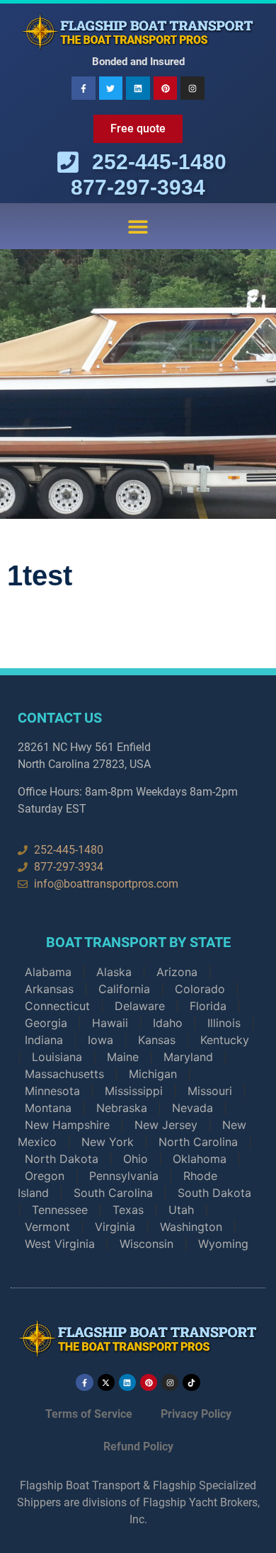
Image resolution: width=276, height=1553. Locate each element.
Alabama (48, 972)
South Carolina (113, 1193)
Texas (128, 1210)
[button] (138, 226)
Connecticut (57, 1006)
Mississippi (134, 1091)
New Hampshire (67, 1125)
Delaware (140, 1006)
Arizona (176, 972)
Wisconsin (146, 1244)
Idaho (168, 1023)
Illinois (224, 1023)
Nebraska (121, 1108)
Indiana (44, 1040)
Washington (191, 1227)
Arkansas (49, 989)
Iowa (100, 1040)
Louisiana (57, 1057)
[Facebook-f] (83, 88)
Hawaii (110, 1023)
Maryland (188, 1057)
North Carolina (198, 1142)
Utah (181, 1210)
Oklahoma (199, 1159)
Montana (48, 1108)
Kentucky (224, 1040)
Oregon (44, 1176)
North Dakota (61, 1159)
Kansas (157, 1040)
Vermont (47, 1227)
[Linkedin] (138, 88)
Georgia (46, 1023)
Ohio (135, 1159)
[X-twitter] (106, 1382)
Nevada (192, 1108)
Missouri (210, 1091)
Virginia (115, 1227)
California (124, 989)
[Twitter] (111, 88)
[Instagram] (192, 88)
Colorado (200, 989)
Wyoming (223, 1244)
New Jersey (165, 1125)
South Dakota (214, 1193)
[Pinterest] (166, 88)
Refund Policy (138, 1446)
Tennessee (60, 1210)
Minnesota (52, 1091)
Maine (123, 1057)
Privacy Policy (196, 1414)
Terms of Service (88, 1414)
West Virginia (60, 1244)
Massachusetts (64, 1074)
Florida (208, 1006)
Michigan (153, 1074)
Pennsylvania (124, 1176)
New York (107, 1142)
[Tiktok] (191, 1382)
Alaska (114, 972)
